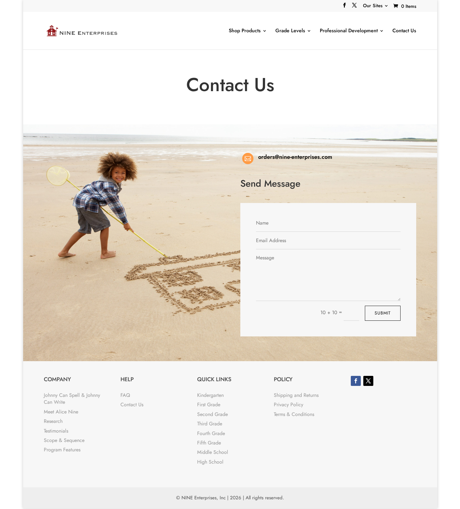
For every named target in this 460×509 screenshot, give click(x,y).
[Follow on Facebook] (356, 381)
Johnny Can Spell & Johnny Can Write (72, 399)
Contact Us (404, 31)
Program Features (62, 449)
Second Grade (212, 414)
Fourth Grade (211, 433)
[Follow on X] (368, 381)
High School (210, 461)
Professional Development (349, 31)
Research (53, 421)
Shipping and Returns (296, 395)
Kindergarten (210, 395)
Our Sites (372, 6)
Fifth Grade (209, 442)
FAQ (125, 395)
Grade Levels (290, 31)
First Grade (208, 404)
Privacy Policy (288, 404)
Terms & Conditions (294, 414)
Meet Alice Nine (61, 411)
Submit (383, 313)
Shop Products (245, 31)
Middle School (212, 452)
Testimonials (56, 430)
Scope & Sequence (64, 440)
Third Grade (209, 423)
